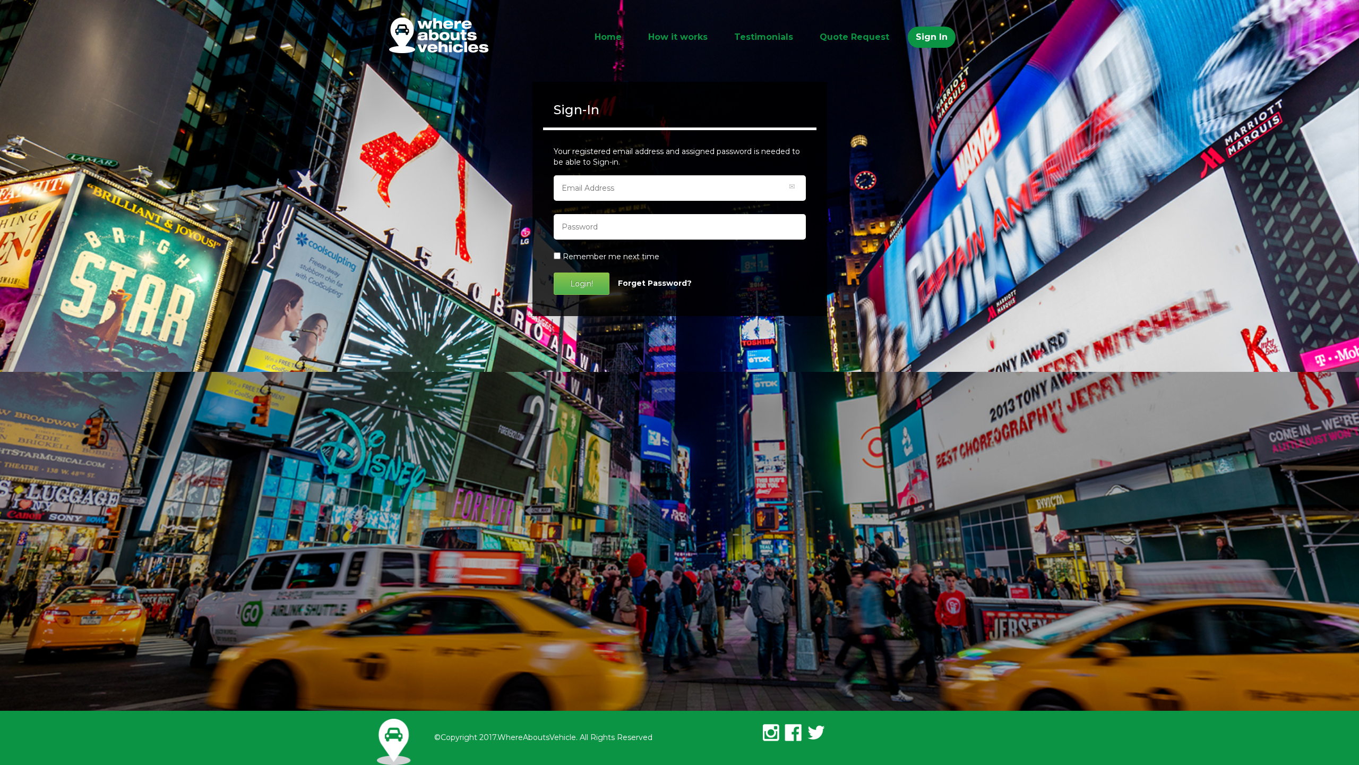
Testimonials (763, 37)
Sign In (932, 37)
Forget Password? (655, 283)
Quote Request (854, 37)
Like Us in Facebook (792, 732)
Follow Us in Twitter (813, 732)
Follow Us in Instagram (771, 732)
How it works (678, 37)
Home (608, 37)
